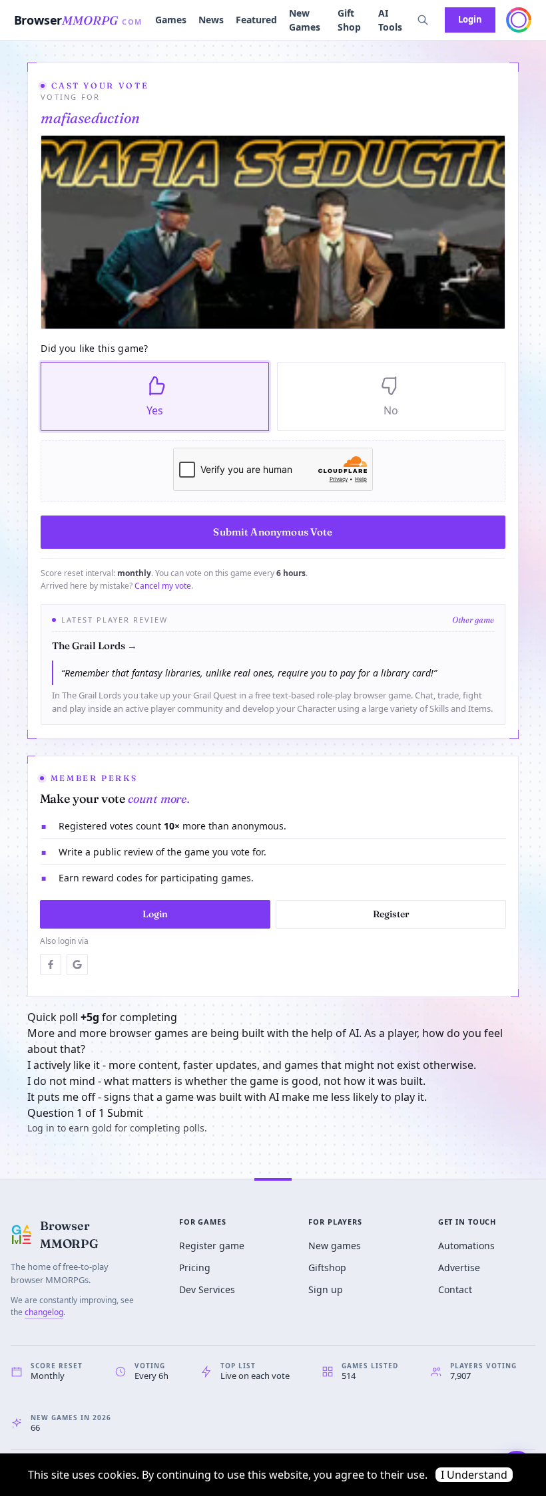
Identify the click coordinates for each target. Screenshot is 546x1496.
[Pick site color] (519, 20)
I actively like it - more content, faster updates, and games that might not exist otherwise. (251, 1065)
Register (391, 914)
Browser (78, 20)
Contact (455, 1289)
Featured (256, 19)
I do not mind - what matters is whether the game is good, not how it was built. (226, 1081)
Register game (211, 1245)
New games (334, 1245)
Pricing (194, 1267)
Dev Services (207, 1289)
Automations (466, 1245)
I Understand (474, 1474)
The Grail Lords (94, 645)
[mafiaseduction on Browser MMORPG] (272, 232)
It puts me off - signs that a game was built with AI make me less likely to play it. (227, 1097)
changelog (44, 1312)
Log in (41, 1128)
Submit (125, 1113)
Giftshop (327, 1267)
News (211, 19)
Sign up (325, 1289)
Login (470, 19)
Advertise (459, 1267)
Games (170, 19)
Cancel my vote (163, 585)
